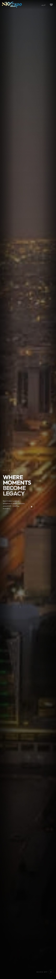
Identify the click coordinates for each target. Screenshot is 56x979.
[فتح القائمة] (51, 5)
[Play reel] (32, 507)
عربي (43, 5)
